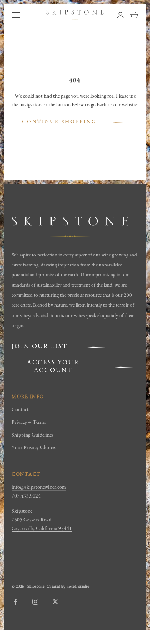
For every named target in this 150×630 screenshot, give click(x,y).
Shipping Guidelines (32, 435)
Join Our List (39, 347)
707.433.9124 (26, 496)
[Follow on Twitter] (55, 601)
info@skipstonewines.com (39, 487)
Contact (20, 410)
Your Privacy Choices (34, 448)
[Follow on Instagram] (35, 601)
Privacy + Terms (29, 422)
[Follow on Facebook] (15, 601)
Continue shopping (59, 122)
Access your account (53, 367)
